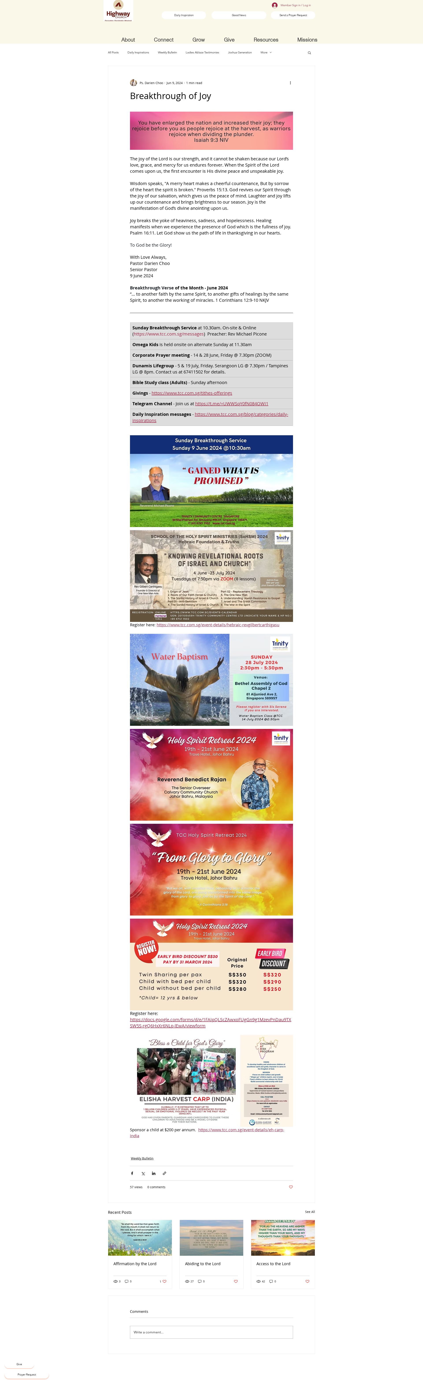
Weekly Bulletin (167, 52)
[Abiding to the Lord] (211, 1238)
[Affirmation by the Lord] (140, 1238)
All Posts (113, 52)
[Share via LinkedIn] (154, 1173)
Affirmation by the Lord (134, 1263)
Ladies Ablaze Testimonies (202, 52)
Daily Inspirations (138, 52)
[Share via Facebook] (132, 1173)
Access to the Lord (273, 1263)
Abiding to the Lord (203, 1263)
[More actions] (290, 82)
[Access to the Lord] (283, 1238)
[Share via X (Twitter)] (143, 1173)
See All (310, 1212)
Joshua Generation (240, 52)
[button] (309, 52)
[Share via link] (164, 1173)
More (264, 52)
